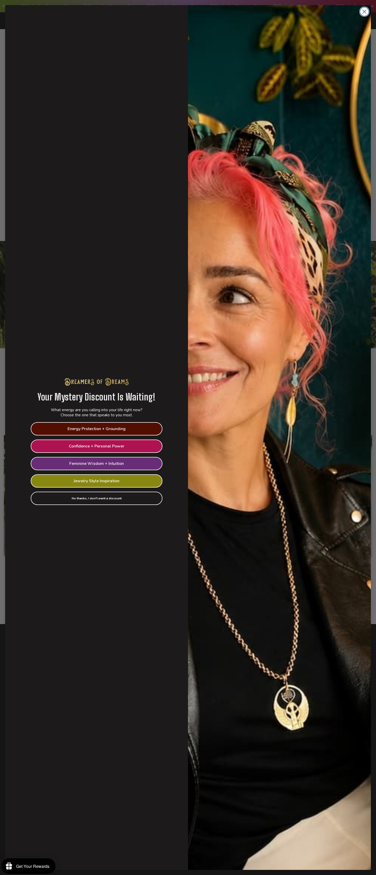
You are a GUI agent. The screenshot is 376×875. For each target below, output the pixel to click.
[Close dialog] (364, 11)
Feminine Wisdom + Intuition (96, 463)
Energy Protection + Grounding (97, 429)
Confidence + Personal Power (96, 446)
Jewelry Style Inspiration (96, 481)
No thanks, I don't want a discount (96, 498)
